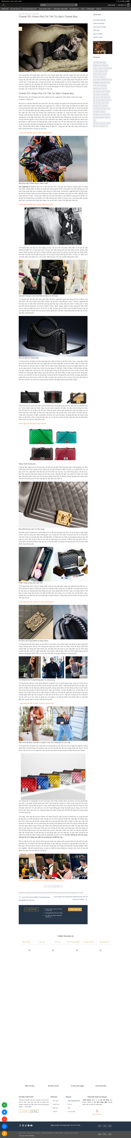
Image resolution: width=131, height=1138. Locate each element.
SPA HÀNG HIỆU (96, 1)
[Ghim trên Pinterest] (58, 886)
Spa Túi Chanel (79, 892)
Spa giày (104, 85)
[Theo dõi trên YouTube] (128, 1)
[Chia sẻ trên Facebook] (45, 886)
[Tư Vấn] (4, 1133)
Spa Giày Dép (30, 1133)
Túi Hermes (96, 114)
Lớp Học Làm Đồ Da (46, 1133)
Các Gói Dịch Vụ (15, 9)
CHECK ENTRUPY (99, 23)
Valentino (107, 117)
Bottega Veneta (98, 65)
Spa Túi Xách (22, 1133)
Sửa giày (96, 105)
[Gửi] (76, 4)
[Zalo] (4, 1112)
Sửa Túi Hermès (98, 108)
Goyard (100, 74)
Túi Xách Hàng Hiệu (99, 117)
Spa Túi (104, 88)
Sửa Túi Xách (37, 133)
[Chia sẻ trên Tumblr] (61, 886)
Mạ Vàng (66, 1133)
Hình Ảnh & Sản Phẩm (61, 9)
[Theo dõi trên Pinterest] (127, 1)
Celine (95, 68)
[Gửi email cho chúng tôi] (123, 1)
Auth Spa (81, 126)
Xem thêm (28, 1106)
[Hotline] (4, 1119)
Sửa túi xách (106, 108)
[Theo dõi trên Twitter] (122, 1)
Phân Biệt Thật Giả (106, 79)
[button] (111, 5)
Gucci (104, 74)
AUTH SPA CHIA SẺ (23, 13)
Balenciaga (102, 62)
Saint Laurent (97, 85)
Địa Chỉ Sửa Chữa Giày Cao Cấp (102, 123)
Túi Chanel (96, 111)
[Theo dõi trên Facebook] (116, 1)
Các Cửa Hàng (74, 1133)
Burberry (105, 65)
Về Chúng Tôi (74, 9)
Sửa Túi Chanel (103, 105)
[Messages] (4, 1126)
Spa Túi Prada (97, 103)
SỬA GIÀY (96, 30)
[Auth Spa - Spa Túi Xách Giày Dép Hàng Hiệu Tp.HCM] (19, 5)
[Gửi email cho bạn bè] (54, 886)
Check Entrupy (107, 68)
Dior (106, 71)
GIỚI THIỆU (105, 1)
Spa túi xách (105, 103)
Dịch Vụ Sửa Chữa (45, 9)
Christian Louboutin (99, 71)
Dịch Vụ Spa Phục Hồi (29, 9)
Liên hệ (98, 9)
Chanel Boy (72, 892)
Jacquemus (102, 76)
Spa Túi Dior (97, 94)
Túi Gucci (103, 111)
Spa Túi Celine (97, 91)
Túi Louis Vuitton (105, 114)
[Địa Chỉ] (4, 1105)
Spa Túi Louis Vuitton (99, 100)
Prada (108, 82)
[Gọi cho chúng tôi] (125, 1)
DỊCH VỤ (112, 1)
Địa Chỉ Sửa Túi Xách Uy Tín (101, 126)
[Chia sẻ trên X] (48, 886)
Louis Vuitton (97, 79)
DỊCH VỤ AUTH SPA (34, 13)
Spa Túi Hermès (106, 97)
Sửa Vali (37, 1133)
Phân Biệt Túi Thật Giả (99, 82)
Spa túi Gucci (97, 97)
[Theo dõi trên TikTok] (120, 1)
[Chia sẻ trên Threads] (51, 886)
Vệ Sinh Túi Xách (38, 602)
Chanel (100, 68)
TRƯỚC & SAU (97, 37)
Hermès (96, 76)
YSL (95, 120)
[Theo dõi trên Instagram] (118, 1)
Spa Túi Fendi (104, 94)
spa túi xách (69, 841)
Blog (82, 9)
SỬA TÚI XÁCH (98, 34)
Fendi (95, 74)
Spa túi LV (108, 100)
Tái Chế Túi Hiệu (58, 1133)
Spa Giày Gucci (97, 88)
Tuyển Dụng (90, 9)
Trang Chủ (4, 9)
